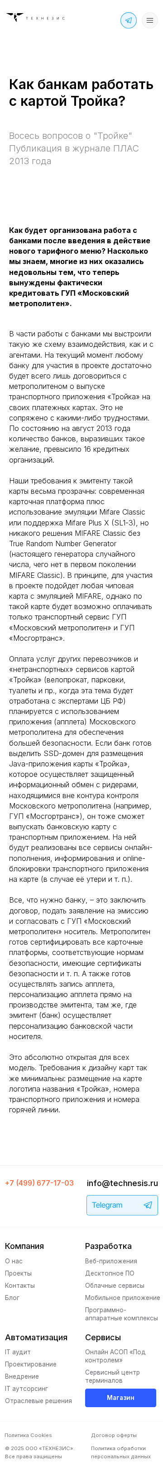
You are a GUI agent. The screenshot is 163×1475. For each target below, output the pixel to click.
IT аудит (18, 1352)
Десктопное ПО (109, 1273)
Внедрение (22, 1376)
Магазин (120, 1397)
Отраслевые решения (38, 1400)
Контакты (20, 1285)
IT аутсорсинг (26, 1388)
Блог (12, 1297)
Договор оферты (114, 1435)
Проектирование (31, 1364)
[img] (36, 18)
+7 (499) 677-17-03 (39, 1183)
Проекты (18, 1273)
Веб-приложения (111, 1261)
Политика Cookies (28, 1435)
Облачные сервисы (114, 1285)
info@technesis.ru (122, 1183)
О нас (14, 1261)
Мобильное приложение (122, 1297)
